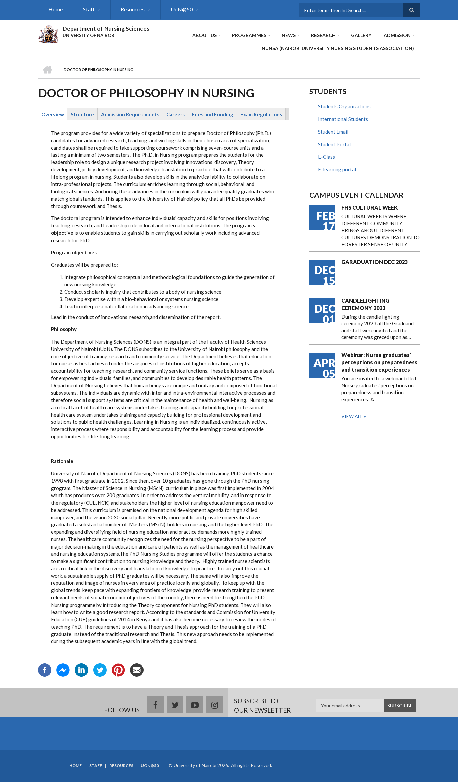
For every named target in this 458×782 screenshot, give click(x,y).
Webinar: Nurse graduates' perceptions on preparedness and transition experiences (379, 362)
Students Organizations (344, 106)
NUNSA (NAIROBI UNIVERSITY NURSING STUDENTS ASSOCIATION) (338, 48)
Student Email (333, 131)
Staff (89, 9)
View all (352, 416)
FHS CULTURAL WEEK (369, 207)
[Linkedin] (81, 669)
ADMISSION (397, 35)
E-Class (326, 157)
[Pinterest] (118, 669)
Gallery (361, 35)
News (289, 35)
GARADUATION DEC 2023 (374, 262)
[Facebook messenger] (63, 669)
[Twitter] (100, 669)
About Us (204, 35)
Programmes (249, 35)
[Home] (48, 33)
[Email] (137, 669)
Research (323, 35)
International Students (343, 119)
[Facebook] (44, 669)
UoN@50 (182, 9)
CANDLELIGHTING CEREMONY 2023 (365, 304)
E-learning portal (337, 169)
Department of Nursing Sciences (106, 28)
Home (55, 9)
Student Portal (334, 144)
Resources (133, 9)
